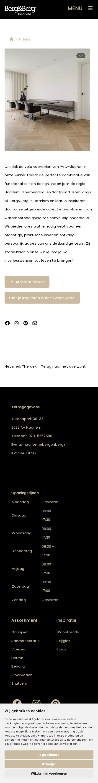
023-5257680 (40, 435)
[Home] (11, 39)
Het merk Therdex (20, 366)
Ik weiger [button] (49, 764)
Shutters (19, 683)
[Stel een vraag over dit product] (36, 323)
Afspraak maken (30, 281)
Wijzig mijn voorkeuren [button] (49, 773)
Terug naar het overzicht (63, 366)
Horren (17, 657)
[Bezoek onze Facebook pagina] (9, 323)
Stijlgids (63, 640)
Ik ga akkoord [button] (49, 755)
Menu (75, 8)
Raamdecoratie (25, 640)
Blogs (61, 649)
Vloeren (18, 649)
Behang (18, 666)
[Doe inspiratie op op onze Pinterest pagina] (27, 323)
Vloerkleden (22, 675)
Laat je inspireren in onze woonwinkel (42, 297)
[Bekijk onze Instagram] (18, 323)
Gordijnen (20, 632)
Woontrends (68, 632)
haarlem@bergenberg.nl (45, 444)
